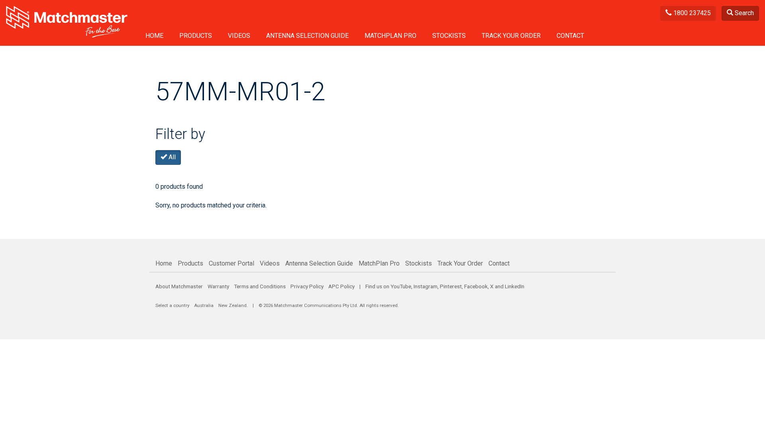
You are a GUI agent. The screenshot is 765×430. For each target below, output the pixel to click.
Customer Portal (231, 263)
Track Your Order (511, 35)
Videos (239, 35)
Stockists (449, 35)
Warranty (218, 286)
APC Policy (341, 286)
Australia (204, 305)
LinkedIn (514, 286)
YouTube (400, 286)
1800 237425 (691, 13)
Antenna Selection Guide (307, 35)
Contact (570, 35)
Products (195, 35)
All (171, 157)
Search (743, 13)
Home (154, 35)
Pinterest (451, 286)
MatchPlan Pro (390, 35)
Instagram (425, 286)
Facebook (476, 286)
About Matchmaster (179, 286)
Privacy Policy (307, 286)
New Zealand (232, 305)
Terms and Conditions (260, 286)
